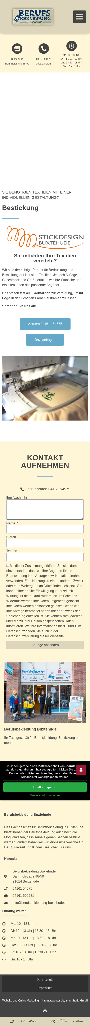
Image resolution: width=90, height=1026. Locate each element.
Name (11, 523)
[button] (79, 16)
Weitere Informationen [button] (45, 795)
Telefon (11, 551)
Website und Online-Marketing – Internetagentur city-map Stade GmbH (45, 1000)
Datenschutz (45, 980)
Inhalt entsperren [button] (45, 787)
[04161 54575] (44, 48)
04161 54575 (43, 59)
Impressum (45, 988)
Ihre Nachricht (16, 497)
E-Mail (11, 537)
